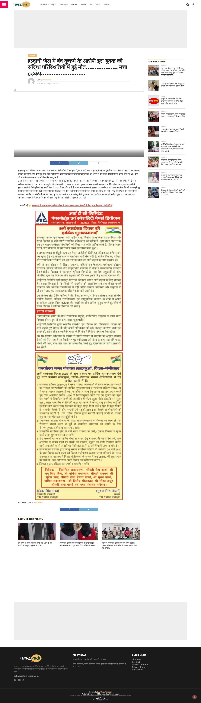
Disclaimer (137, 669)
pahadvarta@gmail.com (26, 676)
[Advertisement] (100, 29)
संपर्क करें (107, 5)
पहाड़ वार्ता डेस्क (45, 80)
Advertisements (140, 664)
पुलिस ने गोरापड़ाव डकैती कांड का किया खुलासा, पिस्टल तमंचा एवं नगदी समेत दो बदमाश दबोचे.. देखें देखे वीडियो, (119, 545)
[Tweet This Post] (78, 162)
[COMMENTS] (98, 162)
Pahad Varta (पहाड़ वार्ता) (103, 692)
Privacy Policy (139, 667)
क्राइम (98, 5)
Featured (38, 502)
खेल (91, 5)
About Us (136, 659)
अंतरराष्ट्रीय (64, 5)
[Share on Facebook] (59, 162)
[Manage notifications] (194, 697)
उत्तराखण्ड (43, 5)
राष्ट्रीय (53, 5)
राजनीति (83, 5)
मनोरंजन (74, 5)
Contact (136, 662)
